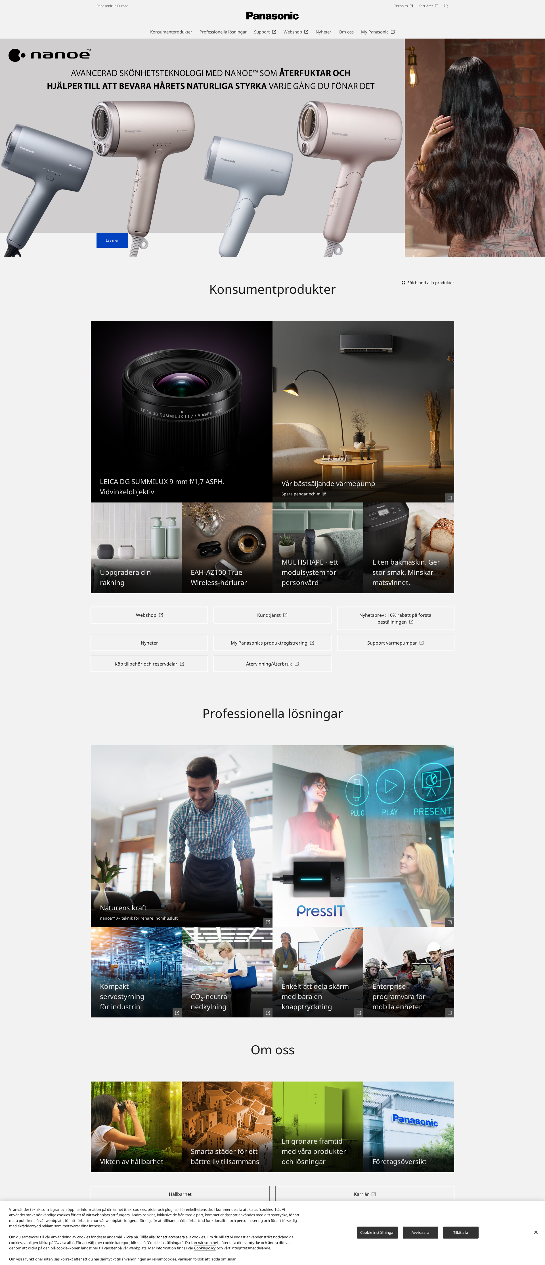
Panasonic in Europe (113, 5)
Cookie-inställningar (377, 1232)
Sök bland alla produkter (430, 282)
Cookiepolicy (205, 1248)
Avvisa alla (420, 1232)
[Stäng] (536, 1232)
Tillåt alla (460, 1232)
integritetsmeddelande (250, 1248)
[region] (272, 1233)
